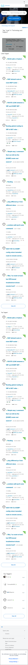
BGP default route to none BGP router (13, 83)
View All (13, 306)
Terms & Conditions (9, 645)
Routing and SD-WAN (11, 88)
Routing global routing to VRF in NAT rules (14, 129)
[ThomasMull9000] (10, 586)
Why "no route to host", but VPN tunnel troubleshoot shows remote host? (14, 282)
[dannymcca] (8, 609)
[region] (14, 657)
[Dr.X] (7, 578)
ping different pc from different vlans (14, 205)
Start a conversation (14, 18)
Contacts (7, 633)
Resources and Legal (8, 638)
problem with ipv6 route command (15, 229)
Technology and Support (8, 25)
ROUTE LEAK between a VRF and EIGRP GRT (15, 106)
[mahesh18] (9, 601)
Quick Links (6, 630)
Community (9, 44)
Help (6, 643)
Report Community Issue (10, 641)
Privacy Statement (13, 658)
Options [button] (24, 27)
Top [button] (2, 627)
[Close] (26, 652)
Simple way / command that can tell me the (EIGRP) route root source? (15, 158)
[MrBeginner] (9, 593)
